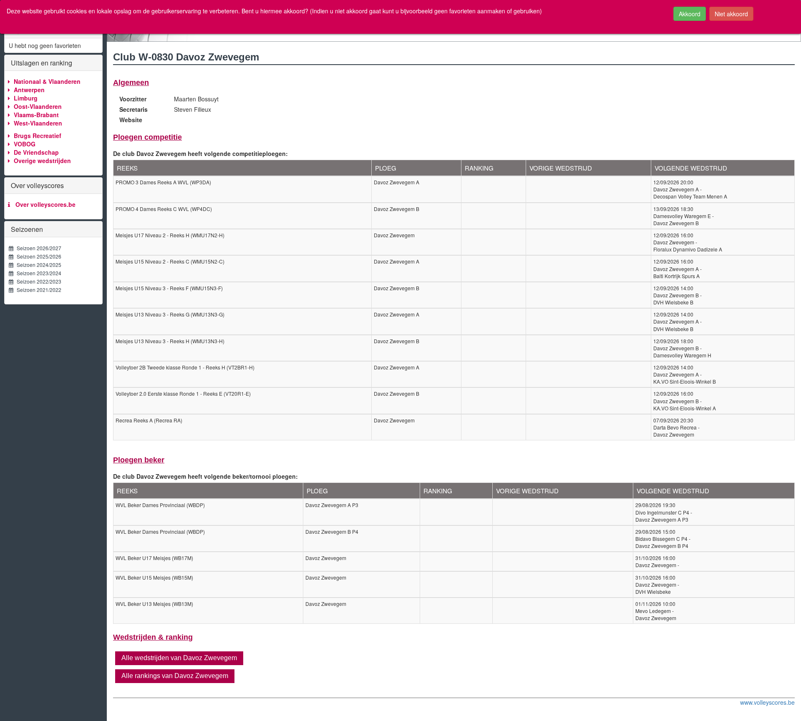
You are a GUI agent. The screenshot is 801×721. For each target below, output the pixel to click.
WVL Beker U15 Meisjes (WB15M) (154, 577)
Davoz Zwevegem (394, 235)
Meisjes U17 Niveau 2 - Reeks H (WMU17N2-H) (170, 235)
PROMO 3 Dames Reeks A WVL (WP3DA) (163, 182)
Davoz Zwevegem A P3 (331, 504)
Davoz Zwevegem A (396, 182)
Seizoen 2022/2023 (37, 281)
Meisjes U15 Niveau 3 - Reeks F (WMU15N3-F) (169, 287)
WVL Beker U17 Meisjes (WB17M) (154, 557)
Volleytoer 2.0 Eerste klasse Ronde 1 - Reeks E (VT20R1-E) (183, 393)
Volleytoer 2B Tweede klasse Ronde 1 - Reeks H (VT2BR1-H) (185, 367)
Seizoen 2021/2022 (37, 289)
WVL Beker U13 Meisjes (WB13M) (154, 603)
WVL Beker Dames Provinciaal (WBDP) (160, 504)
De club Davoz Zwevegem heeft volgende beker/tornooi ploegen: (205, 476)
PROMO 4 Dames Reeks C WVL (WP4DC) (164, 208)
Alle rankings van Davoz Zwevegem (174, 675)
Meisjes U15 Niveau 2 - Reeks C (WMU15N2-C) (170, 261)
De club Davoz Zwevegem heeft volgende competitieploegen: (200, 153)
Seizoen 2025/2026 (37, 256)
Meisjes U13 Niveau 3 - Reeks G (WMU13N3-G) (170, 314)
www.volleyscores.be (767, 702)
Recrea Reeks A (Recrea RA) (149, 420)
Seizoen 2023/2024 (37, 272)
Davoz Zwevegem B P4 (331, 531)
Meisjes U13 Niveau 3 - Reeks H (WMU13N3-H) (170, 340)
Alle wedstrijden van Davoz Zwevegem (179, 657)
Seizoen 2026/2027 (37, 247)
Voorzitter (132, 99)
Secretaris (133, 109)
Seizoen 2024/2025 (37, 264)
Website (130, 120)
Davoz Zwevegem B (396, 208)
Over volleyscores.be (44, 204)
